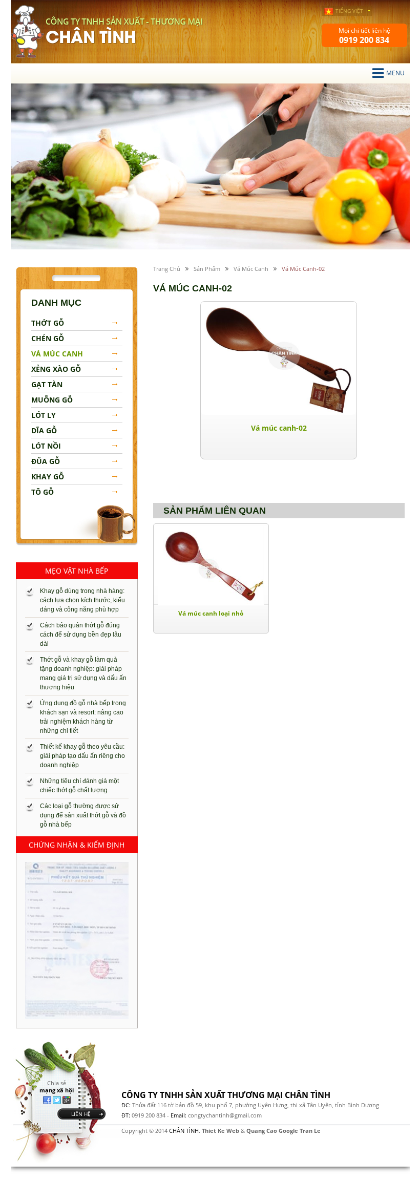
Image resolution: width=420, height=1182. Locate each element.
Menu (395, 73)
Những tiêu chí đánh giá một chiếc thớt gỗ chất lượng (79, 785)
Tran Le (310, 1130)
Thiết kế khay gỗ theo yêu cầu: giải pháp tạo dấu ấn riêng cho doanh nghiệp (82, 756)
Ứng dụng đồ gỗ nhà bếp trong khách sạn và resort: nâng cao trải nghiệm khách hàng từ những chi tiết (83, 717)
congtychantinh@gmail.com (225, 1115)
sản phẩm (207, 268)
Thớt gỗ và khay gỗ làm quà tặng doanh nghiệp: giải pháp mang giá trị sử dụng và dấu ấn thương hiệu (83, 673)
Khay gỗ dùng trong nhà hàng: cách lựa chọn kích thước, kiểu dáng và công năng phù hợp (82, 600)
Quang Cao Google (272, 1130)
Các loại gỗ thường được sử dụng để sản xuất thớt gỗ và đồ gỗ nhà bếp (83, 815)
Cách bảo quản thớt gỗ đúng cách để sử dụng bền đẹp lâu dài (80, 634)
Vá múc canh (251, 268)
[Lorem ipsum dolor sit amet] (77, 940)
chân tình (27, 31)
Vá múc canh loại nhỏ (210, 613)
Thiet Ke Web (220, 1130)
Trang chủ (166, 268)
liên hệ (81, 1113)
